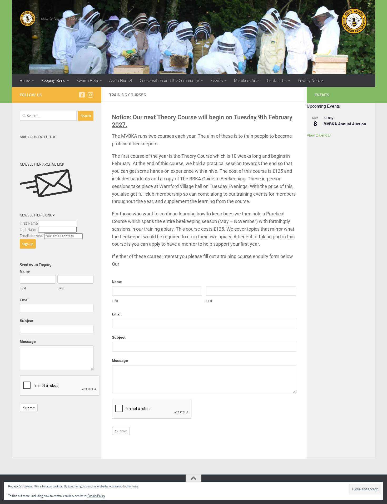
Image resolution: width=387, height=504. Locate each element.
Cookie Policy (96, 496)
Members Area (247, 80)
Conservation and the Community (169, 80)
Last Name (28, 229)
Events (216, 80)
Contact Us (276, 80)
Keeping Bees (53, 80)
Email (117, 314)
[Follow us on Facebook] (82, 95)
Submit (121, 431)
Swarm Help (87, 80)
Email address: (32, 236)
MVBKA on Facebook (37, 137)
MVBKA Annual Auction (345, 123)
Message (120, 360)
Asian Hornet (120, 80)
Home (24, 80)
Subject (119, 337)
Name (117, 282)
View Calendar (319, 135)
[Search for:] (48, 116)
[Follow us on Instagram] (90, 95)
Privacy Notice (310, 80)
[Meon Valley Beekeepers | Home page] (28, 18)
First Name (29, 223)
